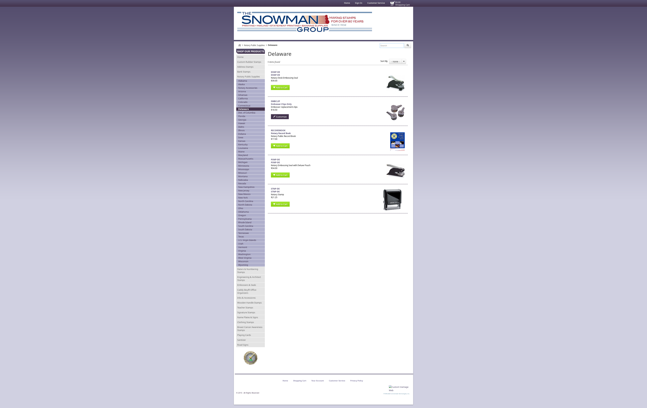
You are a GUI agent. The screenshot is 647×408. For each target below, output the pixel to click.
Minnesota (243, 165)
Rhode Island (244, 222)
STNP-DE (275, 191)
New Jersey (243, 190)
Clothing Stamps (245, 322)
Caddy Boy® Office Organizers (246, 291)
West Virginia (244, 257)
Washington (244, 254)
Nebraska (243, 179)
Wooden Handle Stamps (249, 302)
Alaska (241, 84)
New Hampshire (246, 186)
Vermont (242, 247)
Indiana (242, 133)
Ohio (240, 208)
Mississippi (243, 169)
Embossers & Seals (246, 284)
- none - (395, 61)
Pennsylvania (245, 218)
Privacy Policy (356, 380)
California (243, 98)
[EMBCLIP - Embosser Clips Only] (395, 101)
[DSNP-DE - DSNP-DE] (395, 72)
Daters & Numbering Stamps (247, 271)
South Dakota (245, 229)
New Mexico (244, 194)
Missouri (242, 172)
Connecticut (244, 105)
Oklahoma (243, 211)
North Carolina (245, 201)
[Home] (239, 45)
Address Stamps (245, 66)
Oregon (242, 215)
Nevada (242, 183)
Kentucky (243, 144)
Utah (240, 243)
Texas (241, 236)
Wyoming (243, 264)
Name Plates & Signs (247, 317)
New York (243, 197)
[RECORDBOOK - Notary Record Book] (397, 130)
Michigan (243, 162)
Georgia (242, 119)
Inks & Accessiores (246, 297)
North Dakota (245, 204)
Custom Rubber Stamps (249, 61)
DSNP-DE (275, 75)
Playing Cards (244, 335)
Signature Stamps (246, 312)
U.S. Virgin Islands (247, 240)
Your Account (317, 380)
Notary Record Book (281, 133)
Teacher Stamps (245, 307)
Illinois (241, 130)
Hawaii (241, 123)
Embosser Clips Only (281, 104)
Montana (243, 176)
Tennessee (243, 233)
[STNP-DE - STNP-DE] (392, 188)
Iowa (240, 137)
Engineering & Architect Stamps (249, 278)
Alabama (242, 80)
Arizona (242, 91)
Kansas (241, 140)
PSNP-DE (275, 162)
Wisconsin (243, 261)
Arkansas (242, 94)
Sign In (358, 3)
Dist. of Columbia (246, 112)
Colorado (243, 102)
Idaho (241, 126)
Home (347, 3)
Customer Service (376, 3)
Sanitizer (241, 339)
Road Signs (242, 344)
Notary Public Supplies (254, 45)
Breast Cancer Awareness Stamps (249, 329)
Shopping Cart (402, 4)
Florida (241, 116)
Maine (241, 151)
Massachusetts (245, 158)
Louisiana (243, 148)
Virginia (242, 250)
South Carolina (245, 225)
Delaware (243, 109)
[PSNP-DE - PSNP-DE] (395, 159)
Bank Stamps (243, 71)
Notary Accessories (247, 87)
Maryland (243, 155)
